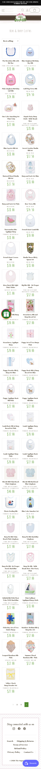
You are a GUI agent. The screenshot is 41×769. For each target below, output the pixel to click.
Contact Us (28, 752)
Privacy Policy (14, 752)
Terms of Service (20, 744)
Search (10, 741)
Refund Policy (20, 748)
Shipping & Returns (25, 741)
